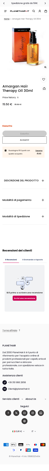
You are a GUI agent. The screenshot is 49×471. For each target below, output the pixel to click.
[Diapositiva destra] (45, 3)
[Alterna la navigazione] (5, 11)
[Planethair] (19, 11)
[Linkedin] (41, 413)
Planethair (15, 456)
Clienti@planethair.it (19, 388)
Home (7, 19)
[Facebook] (8, 413)
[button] (34, 11)
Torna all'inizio (9, 330)
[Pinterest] (24, 421)
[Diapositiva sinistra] (3, 3)
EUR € (19, 431)
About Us (30, 399)
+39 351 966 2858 (17, 382)
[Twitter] (16, 413)
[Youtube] (24, 413)
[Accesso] (40, 11)
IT (32, 431)
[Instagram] (33, 413)
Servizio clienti (10, 399)
